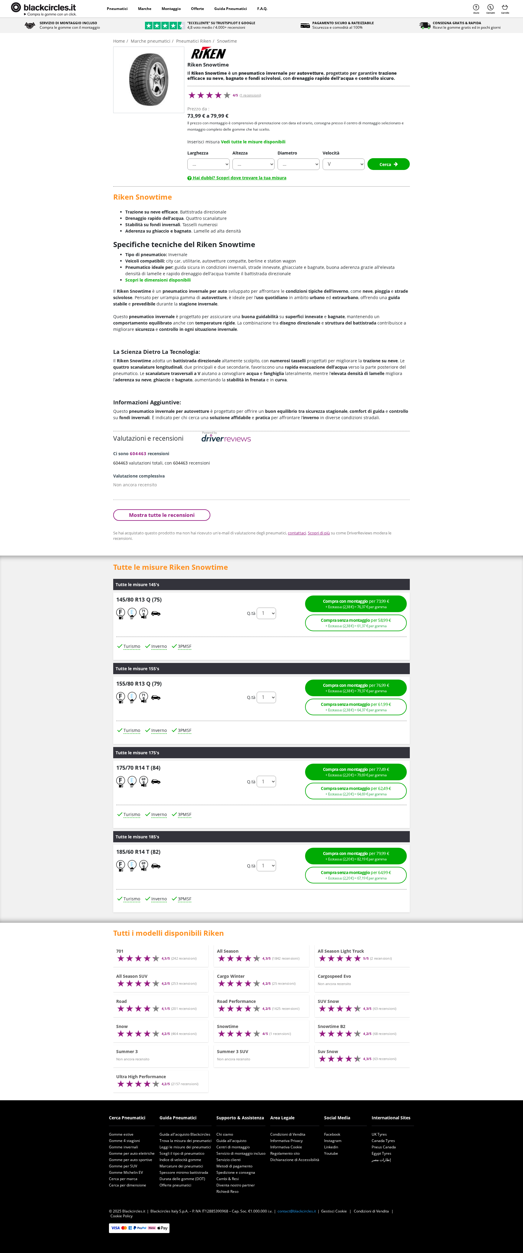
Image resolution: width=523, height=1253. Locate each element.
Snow (122, 1026)
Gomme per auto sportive (130, 1159)
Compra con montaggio (356, 603)
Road (121, 1001)
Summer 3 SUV (232, 1051)
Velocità (331, 153)
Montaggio (171, 8)
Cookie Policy (121, 1216)
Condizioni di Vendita (287, 1134)
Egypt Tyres (381, 1153)
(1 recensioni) (250, 95)
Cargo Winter (231, 976)
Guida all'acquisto (231, 1140)
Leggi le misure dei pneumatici (185, 1147)
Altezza (240, 153)
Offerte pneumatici (175, 1185)
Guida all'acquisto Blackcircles (185, 1134)
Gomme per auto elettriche (132, 1153)
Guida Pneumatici (230, 8)
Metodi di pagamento (234, 1166)
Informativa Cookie (286, 1147)
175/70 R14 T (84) (138, 768)
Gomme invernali (123, 1147)
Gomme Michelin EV (126, 1172)
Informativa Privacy (286, 1140)
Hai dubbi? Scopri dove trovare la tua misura (239, 178)
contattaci (297, 533)
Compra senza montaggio (356, 622)
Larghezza (197, 153)
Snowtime (227, 1026)
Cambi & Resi (227, 1178)
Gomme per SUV (123, 1166)
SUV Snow (328, 1001)
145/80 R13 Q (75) (139, 599)
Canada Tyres (383, 1140)
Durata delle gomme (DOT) (182, 1178)
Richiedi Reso (227, 1191)
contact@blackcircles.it (297, 1211)
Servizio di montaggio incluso (240, 1153)
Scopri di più (319, 533)
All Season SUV (131, 976)
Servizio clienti (228, 1159)
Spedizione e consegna (235, 1172)
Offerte (197, 8)
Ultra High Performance (141, 1076)
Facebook (332, 1134)
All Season (227, 951)
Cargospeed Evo (334, 976)
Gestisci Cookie (334, 1211)
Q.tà (251, 613)
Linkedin (331, 1147)
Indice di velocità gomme (180, 1159)
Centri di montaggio (233, 1147)
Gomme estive (121, 1134)
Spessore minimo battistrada (184, 1172)
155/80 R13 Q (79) (139, 683)
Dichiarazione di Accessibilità (294, 1159)
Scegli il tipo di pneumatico (182, 1153)
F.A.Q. (262, 8)
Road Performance (236, 1001)
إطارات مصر (381, 1159)
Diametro (287, 153)
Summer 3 (127, 1051)
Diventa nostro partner (235, 1185)
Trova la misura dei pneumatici (186, 1140)
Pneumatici (117, 8)
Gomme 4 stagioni (124, 1140)
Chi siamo (224, 1134)
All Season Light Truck (341, 951)
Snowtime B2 (331, 1026)
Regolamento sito (285, 1153)
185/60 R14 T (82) (138, 852)
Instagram (332, 1140)
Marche (144, 8)
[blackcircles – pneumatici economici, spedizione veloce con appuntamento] (44, 9)
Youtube (331, 1153)
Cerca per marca (123, 1178)
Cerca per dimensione (127, 1185)
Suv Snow (328, 1051)
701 (119, 951)
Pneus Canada (384, 1147)
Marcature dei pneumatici (181, 1166)
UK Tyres (379, 1134)
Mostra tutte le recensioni (162, 514)
